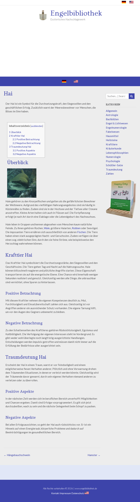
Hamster (94, 455)
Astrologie (112, 114)
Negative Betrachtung (26, 143)
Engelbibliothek (76, 13)
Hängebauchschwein (17, 455)
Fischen (81, 232)
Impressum (65, 493)
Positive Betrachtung (26, 139)
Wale (47, 228)
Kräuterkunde (113, 148)
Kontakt (55, 493)
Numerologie (113, 156)
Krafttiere (111, 144)
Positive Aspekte (24, 150)
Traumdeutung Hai (20, 146)
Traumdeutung (114, 169)
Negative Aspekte (24, 154)
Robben (76, 228)
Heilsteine (111, 140)
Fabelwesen (112, 131)
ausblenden (36, 126)
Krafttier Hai (17, 135)
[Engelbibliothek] (44, 15)
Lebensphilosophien (117, 152)
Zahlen (110, 173)
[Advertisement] (70, 51)
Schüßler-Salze (114, 165)
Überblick (15, 132)
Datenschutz (78, 493)
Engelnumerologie (116, 127)
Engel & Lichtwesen (117, 123)
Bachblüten (112, 119)
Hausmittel (112, 135)
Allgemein (111, 110)
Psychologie (113, 161)
